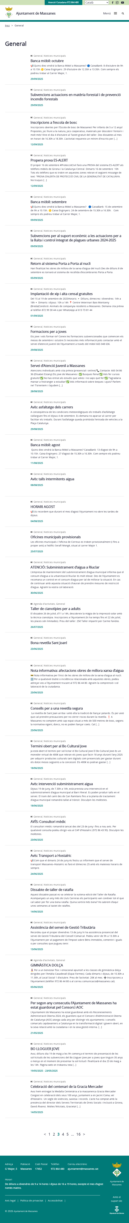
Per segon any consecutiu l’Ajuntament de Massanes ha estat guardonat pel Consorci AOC (74, 1005)
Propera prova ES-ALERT (49, 160)
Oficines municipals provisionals (56, 537)
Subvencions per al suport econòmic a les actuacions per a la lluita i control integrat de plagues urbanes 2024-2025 (76, 238)
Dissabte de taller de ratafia (52, 889)
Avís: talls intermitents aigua (52, 479)
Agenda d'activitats (44, 603)
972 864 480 (57, 1168)
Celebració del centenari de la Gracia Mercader (67, 1086)
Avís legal (10, 1200)
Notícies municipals (55, 55)
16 (78, 1134)
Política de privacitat (31, 1200)
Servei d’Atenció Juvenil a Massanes (58, 365)
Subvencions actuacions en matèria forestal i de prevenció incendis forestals (76, 96)
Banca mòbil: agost (45, 445)
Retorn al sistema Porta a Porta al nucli (61, 263)
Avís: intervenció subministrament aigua (62, 784)
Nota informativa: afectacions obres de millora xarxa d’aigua (77, 670)
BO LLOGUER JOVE (45, 1048)
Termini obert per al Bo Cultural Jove (59, 746)
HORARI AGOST (43, 506)
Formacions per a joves (49, 331)
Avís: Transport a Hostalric (51, 855)
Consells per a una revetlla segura (57, 708)
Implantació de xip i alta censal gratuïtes (62, 294)
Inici (7, 25)
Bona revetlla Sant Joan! (49, 642)
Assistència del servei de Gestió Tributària (63, 927)
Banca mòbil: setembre (49, 202)
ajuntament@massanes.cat (83, 1168)
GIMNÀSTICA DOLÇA (47, 965)
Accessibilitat (55, 1200)
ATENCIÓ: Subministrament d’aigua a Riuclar (65, 567)
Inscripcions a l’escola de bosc (54, 122)
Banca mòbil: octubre (47, 61)
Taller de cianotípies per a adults (56, 608)
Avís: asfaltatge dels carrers (52, 407)
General (38, 55)
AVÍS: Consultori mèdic (48, 821)
